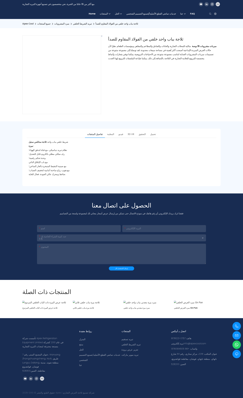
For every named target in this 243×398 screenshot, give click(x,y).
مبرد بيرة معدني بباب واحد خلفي (136, 307)
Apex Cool (28, 23)
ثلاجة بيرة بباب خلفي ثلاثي (83, 307)
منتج (81, 344)
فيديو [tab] (121, 134)
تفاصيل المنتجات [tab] (95, 134)
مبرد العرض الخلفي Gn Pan (186, 307)
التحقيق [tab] (142, 134)
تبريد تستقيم (127, 339)
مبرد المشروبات (61, 23)
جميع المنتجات (44, 23)
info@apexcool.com (195, 343)
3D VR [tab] (131, 134)
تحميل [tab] (153, 134)
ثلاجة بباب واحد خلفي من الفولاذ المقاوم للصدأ (116, 23)
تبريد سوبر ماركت (130, 355)
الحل (81, 349)
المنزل (82, 339)
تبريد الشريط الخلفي (82, 23)
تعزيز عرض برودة (130, 349)
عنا (80, 365)
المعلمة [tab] (110, 134)
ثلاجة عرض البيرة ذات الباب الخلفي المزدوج (40, 307)
